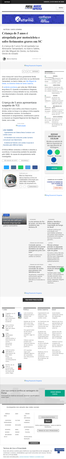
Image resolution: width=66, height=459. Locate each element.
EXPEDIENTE (34, 443)
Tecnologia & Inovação (28, 438)
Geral (16, 429)
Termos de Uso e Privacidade (48, 430)
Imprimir (35, 71)
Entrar (7, 2)
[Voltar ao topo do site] (63, 252)
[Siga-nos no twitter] (17, 8)
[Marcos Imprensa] (33, 7)
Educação (18, 425)
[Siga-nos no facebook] (3, 8)
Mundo (7, 432)
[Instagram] (20, 186)
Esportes (7, 429)
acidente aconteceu (10, 87)
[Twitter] (28, 186)
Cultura (17, 420)
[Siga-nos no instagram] (12, 8)
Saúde (17, 434)
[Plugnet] (33, 19)
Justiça (27, 429)
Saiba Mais (32, 186)
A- (23, 71)
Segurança (24, 160)
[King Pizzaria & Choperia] (33, 65)
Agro (16, 413)
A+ (27, 71)
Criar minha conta (55, 393)
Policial (27, 432)
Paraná (17, 432)
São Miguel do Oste (10, 160)
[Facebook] (24, 186)
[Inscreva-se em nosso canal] (8, 8)
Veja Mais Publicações (33, 300)
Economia (8, 425)
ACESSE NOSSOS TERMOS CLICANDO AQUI (31, 457)
